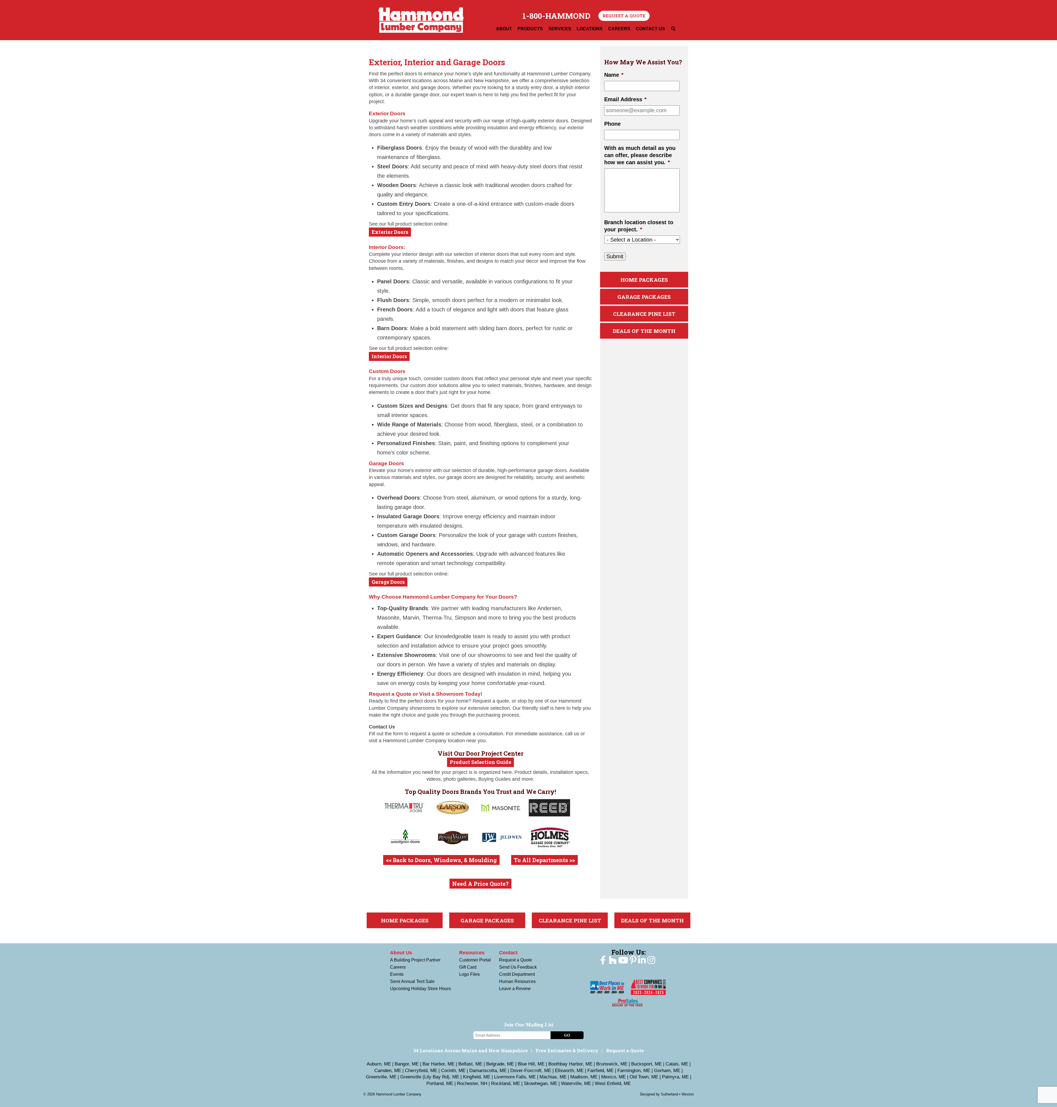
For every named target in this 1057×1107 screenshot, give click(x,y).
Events (397, 974)
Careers (398, 967)
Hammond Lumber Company (421, 20)
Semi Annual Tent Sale (412, 981)
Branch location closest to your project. (638, 225)
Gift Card (467, 967)
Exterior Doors (390, 232)
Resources (471, 952)
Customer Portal (475, 960)
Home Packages (644, 279)
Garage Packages (644, 296)
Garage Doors (388, 582)
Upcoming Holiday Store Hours (420, 988)
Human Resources (517, 981)
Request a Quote (624, 15)
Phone (612, 124)
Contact (508, 952)
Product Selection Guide (480, 762)
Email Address (625, 99)
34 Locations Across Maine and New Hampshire (470, 1050)
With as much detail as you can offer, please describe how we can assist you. (639, 155)
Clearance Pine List (644, 313)
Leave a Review (515, 988)
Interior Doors (389, 356)
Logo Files (469, 974)
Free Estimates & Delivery (567, 1050)
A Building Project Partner (415, 960)
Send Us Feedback (518, 967)
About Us (401, 952)
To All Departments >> (544, 860)
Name (613, 75)
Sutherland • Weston (677, 1094)
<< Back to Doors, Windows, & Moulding (441, 860)
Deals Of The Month (644, 330)
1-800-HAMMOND (556, 16)
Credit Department (517, 974)
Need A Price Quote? (480, 883)
